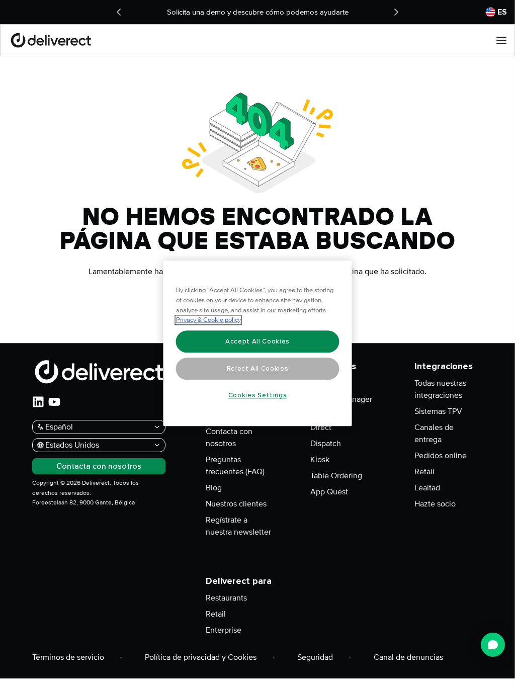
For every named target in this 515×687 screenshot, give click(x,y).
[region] (257, 343)
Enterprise (223, 630)
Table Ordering (336, 476)
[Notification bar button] (119, 12)
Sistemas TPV (438, 411)
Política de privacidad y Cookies (200, 657)
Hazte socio (435, 504)
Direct (320, 427)
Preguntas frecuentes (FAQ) (235, 466)
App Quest (329, 492)
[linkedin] (38, 402)
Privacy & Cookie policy (208, 320)
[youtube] (54, 402)
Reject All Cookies (258, 369)
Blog (214, 488)
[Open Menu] (501, 40)
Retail (424, 472)
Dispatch (325, 444)
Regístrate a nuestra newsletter (238, 526)
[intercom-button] (493, 645)
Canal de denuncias (408, 657)
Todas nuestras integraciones (440, 389)
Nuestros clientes (236, 504)
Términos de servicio (68, 657)
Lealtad (427, 488)
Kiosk (319, 460)
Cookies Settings (257, 395)
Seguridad (315, 657)
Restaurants (226, 598)
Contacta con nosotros (229, 437)
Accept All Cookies (257, 341)
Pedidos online (440, 456)
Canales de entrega (434, 433)
